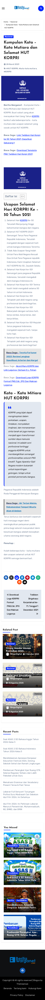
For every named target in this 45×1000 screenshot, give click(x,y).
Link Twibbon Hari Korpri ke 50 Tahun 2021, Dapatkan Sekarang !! (22, 139)
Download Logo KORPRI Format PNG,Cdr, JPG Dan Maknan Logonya (21, 381)
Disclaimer (30, 995)
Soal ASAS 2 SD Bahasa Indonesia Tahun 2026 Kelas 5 (22, 880)
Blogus (36, 980)
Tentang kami (20, 988)
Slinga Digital (16, 654)
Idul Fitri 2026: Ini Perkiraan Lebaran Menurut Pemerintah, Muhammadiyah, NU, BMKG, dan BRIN (21, 807)
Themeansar (22, 984)
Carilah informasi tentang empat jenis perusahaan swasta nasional (20, 676)
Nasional (8, 37)
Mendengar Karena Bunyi (19, 704)
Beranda (8, 988)
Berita (11, 900)
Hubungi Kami (34, 988)
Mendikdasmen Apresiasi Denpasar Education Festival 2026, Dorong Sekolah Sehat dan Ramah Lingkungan (21, 761)
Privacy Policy (16, 995)
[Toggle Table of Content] (21, 196)
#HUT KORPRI (12, 69)
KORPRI (35, 116)
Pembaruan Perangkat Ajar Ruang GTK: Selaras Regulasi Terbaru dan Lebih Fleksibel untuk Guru (22, 773)
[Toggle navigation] (3, 8)
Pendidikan (13, 846)
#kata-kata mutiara (28, 69)
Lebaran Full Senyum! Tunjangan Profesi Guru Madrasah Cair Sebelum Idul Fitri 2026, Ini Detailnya (20, 794)
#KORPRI (7, 72)
